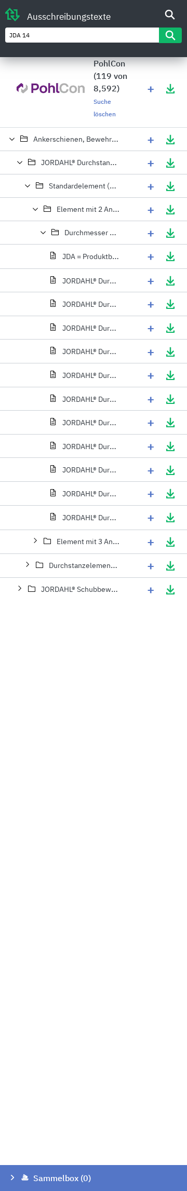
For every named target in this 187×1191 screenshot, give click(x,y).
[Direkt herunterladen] (170, 88)
